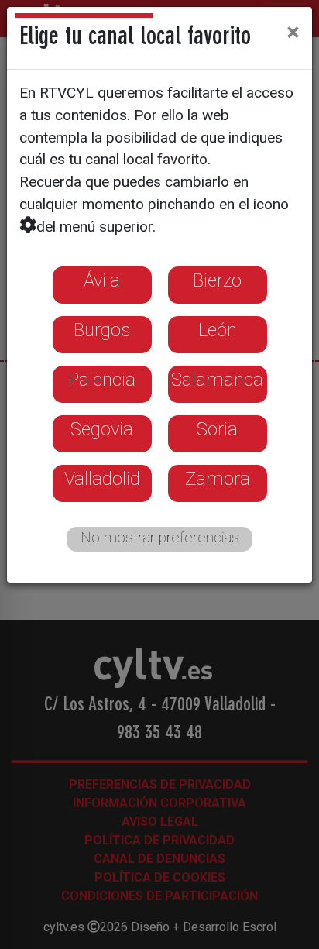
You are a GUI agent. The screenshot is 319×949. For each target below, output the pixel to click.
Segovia (101, 429)
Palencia (101, 379)
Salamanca (217, 379)
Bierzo (217, 280)
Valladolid (102, 479)
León (217, 330)
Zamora (217, 479)
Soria (217, 429)
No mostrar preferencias (160, 537)
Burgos (102, 330)
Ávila (102, 280)
